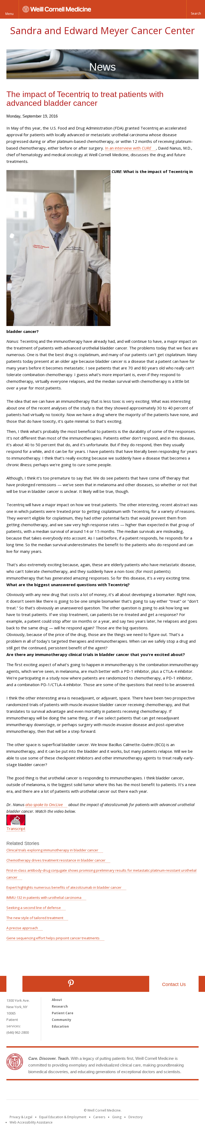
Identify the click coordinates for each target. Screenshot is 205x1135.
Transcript (15, 828)
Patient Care (62, 1013)
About (57, 999)
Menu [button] (9, 13)
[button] (195, 9)
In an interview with (128, 148)
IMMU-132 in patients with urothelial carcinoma (43, 897)
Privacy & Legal (21, 1117)
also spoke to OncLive (44, 804)
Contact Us (174, 984)
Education (60, 1026)
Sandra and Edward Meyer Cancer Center (102, 30)
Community (61, 1019)
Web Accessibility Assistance (31, 1122)
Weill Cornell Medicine (63, 1091)
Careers (99, 1117)
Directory (135, 1117)
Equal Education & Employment (62, 1117)
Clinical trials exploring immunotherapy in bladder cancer (52, 850)
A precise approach (22, 927)
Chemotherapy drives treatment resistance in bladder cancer (55, 860)
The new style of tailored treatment (34, 917)
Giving (116, 1117)
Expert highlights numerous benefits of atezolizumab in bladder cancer (63, 887)
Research (60, 1006)
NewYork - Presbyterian (147, 1091)
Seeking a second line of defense (33, 907)
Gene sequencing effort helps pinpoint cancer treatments (53, 938)
